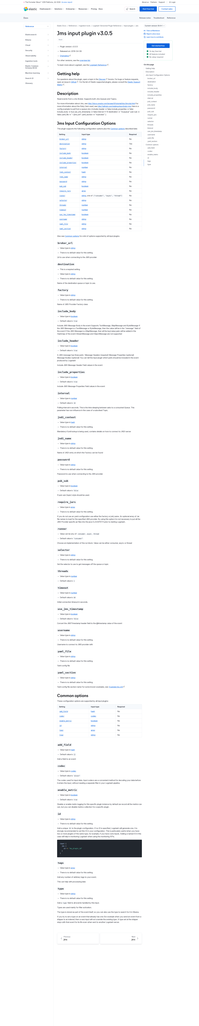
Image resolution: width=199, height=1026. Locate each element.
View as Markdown (153, 30)
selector (151, 121)
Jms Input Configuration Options (86, 123)
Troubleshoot (159, 18)
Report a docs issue (153, 34)
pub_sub (151, 111)
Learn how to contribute (154, 37)
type (149, 164)
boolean (85, 153)
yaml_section (152, 141)
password (151, 108)
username (151, 135)
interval (150, 98)
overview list (85, 60)
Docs (101, 9)
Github (73, 82)
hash (84, 172)
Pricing (94, 9)
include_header (153, 92)
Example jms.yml (116, 687)
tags (149, 161)
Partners (154, 2)
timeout (150, 128)
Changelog (64, 56)
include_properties (155, 95)
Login (173, 2)
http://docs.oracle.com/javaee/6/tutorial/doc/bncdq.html (111, 103)
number (85, 167)
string (84, 139)
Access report (66, 2)
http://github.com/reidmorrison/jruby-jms (114, 106)
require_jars (152, 115)
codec (93, 716)
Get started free (158, 45)
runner (150, 118)
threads (150, 125)
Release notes (145, 18)
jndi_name (151, 105)
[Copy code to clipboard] (138, 843)
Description (67, 93)
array (84, 191)
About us (145, 2)
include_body (153, 88)
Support (162, 2)
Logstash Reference (98, 65)
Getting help (68, 73)
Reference (171, 18)
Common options (117, 129)
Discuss (102, 79)
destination (152, 82)
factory (150, 85)
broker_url (151, 78)
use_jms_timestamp (155, 131)
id (148, 158)
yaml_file (151, 138)
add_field (151, 148)
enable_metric (153, 154)
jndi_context (152, 101)
